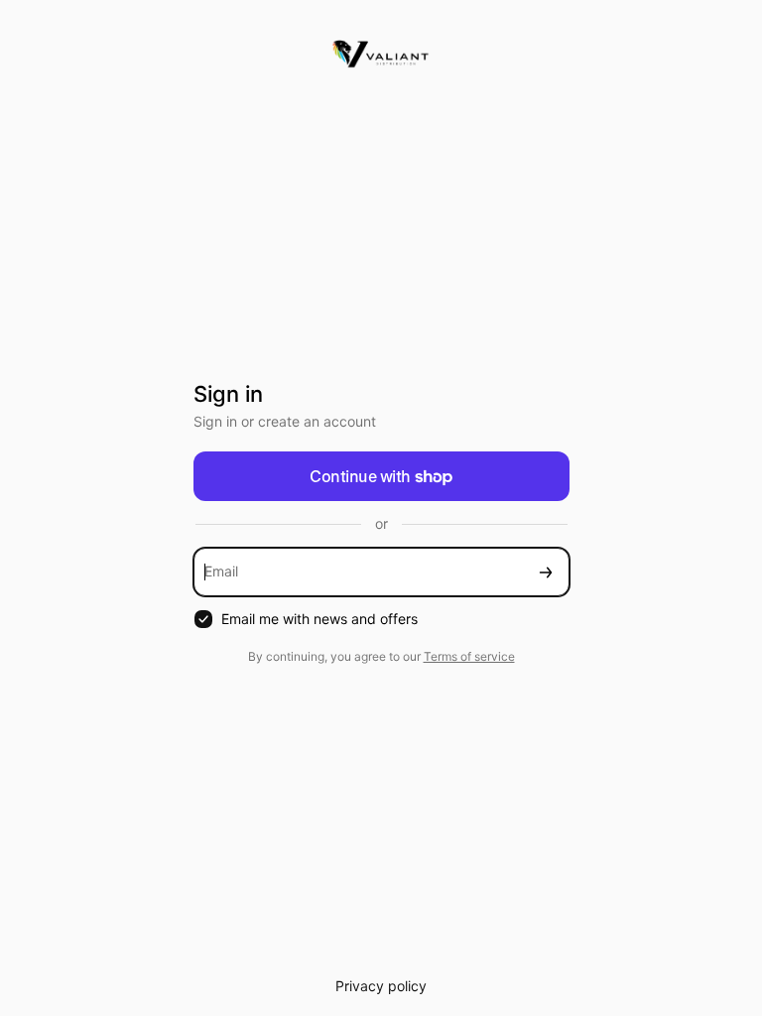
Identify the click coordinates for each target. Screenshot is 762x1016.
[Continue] (546, 572)
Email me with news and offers (319, 618)
